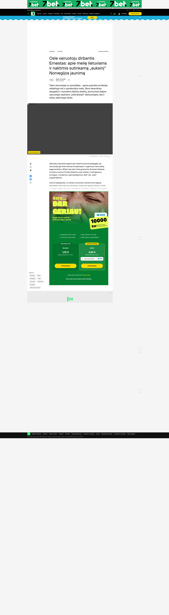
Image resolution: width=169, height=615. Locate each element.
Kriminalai (56, 13)
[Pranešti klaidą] (30, 170)
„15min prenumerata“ (35, 287)
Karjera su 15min (53, 434)
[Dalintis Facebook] (30, 176)
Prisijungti (124, 13)
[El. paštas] (69, 80)
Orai (62, 13)
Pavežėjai (32, 284)
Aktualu (39, 13)
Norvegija (32, 275)
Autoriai (98, 434)
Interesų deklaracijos (77, 434)
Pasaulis (50, 13)
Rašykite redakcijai (36, 434)
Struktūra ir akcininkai (89, 434)
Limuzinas (32, 281)
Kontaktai (67, 434)
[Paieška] (111, 13)
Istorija (79, 13)
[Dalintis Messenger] (30, 179)
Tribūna (74, 13)
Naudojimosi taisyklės (107, 434)
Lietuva (45, 13)
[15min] (33, 14)
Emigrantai (32, 278)
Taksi (39, 278)
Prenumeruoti (135, 13)
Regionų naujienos (94, 13)
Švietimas (85, 13)
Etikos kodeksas (131, 434)
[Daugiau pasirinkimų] (30, 182)
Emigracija (40, 281)
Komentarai (67, 13)
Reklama (45, 434)
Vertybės (61, 434)
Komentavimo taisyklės (120, 434)
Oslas (38, 275)
